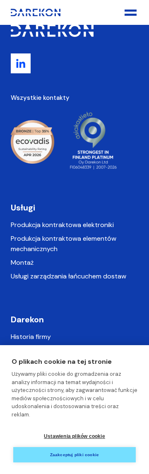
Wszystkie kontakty (40, 98)
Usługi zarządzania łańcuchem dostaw (68, 276)
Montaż (22, 262)
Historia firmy (31, 336)
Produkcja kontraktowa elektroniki (62, 224)
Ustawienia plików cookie (74, 436)
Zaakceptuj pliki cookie (74, 454)
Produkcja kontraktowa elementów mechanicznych (63, 243)
